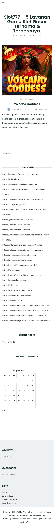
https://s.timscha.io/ (11, 179)
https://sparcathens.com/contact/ (17, 290)
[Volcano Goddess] (27, 69)
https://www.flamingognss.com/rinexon (20, 174)
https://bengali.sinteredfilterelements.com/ (21, 275)
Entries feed (7, 496)
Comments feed (9, 499)
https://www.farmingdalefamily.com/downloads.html (25, 305)
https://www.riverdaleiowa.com (16, 224)
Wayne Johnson (21, 109)
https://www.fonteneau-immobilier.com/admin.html (25, 315)
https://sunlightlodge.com (13, 204)
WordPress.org (9, 503)
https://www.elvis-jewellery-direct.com (19, 184)
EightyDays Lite (44, 518)
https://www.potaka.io (12, 300)
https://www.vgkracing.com (14, 280)
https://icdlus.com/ (10, 285)
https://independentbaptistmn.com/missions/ (22, 250)
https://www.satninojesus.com (16, 229)
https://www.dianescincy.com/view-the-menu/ (23, 199)
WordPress (26, 518)
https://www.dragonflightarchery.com (19, 255)
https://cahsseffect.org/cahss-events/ (19, 265)
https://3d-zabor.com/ (12, 270)
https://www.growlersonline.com (17, 260)
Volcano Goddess (27, 104)
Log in (4, 492)
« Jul (4, 410)
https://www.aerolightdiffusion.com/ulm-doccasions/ (26, 320)
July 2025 (6, 456)
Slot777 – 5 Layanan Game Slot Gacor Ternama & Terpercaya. (27, 24)
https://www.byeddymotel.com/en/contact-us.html (25, 310)
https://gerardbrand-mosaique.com (18, 219)
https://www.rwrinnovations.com (17, 295)
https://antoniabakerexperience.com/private (22, 245)
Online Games (27, 100)
